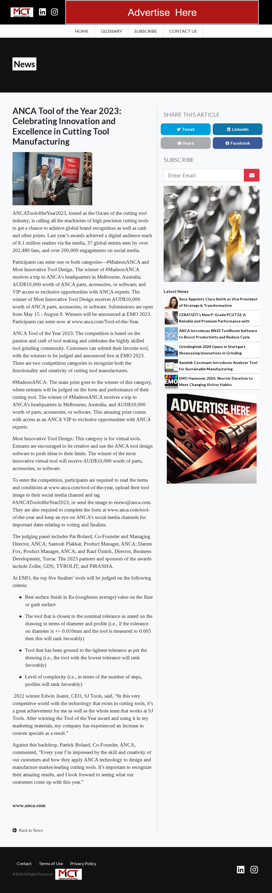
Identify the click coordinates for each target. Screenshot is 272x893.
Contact (24, 863)
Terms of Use (51, 863)
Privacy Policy (83, 863)
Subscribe (145, 30)
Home (81, 30)
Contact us (183, 30)
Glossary (111, 30)
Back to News (30, 830)
